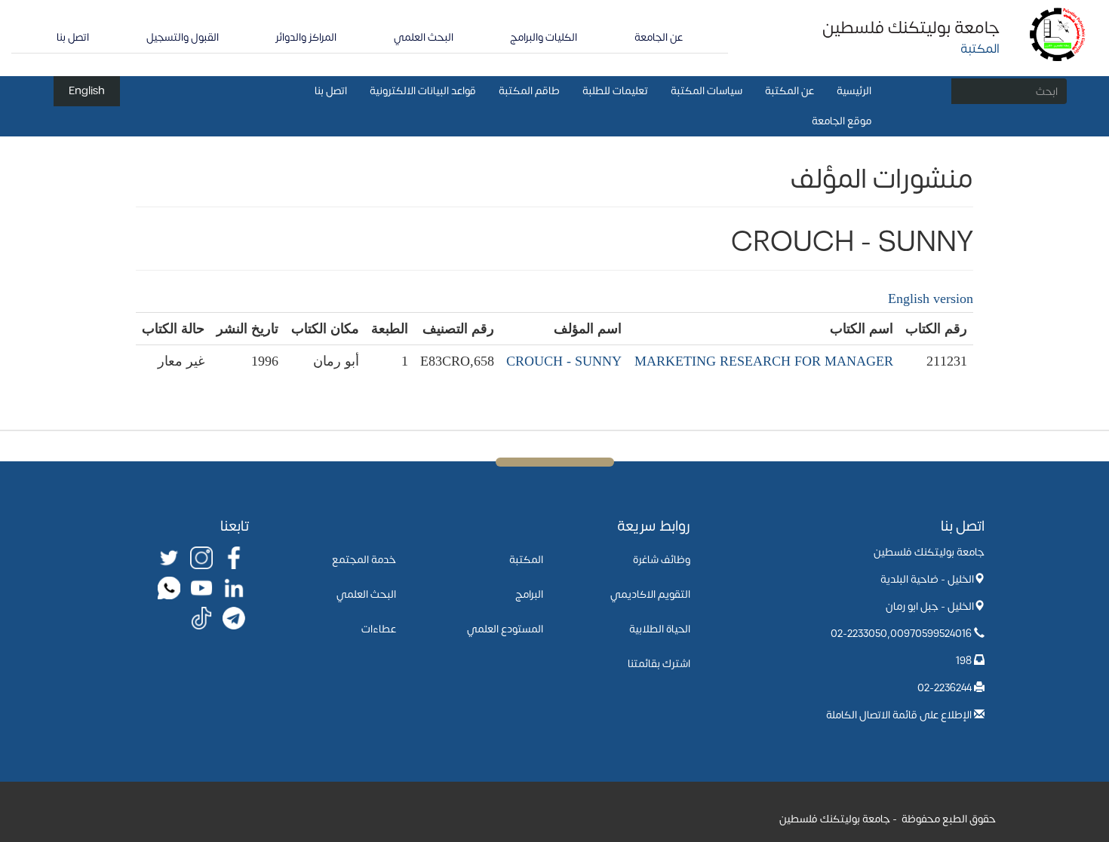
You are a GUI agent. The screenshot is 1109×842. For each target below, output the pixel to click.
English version (930, 298)
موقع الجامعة (841, 121)
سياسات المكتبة (706, 91)
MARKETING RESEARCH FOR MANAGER (763, 361)
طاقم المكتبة (529, 91)
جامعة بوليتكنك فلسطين (911, 27)
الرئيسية (854, 91)
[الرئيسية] (1058, 33)
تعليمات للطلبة (615, 91)
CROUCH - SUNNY (564, 361)
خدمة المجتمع (364, 559)
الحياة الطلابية (659, 629)
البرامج (529, 594)
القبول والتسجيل (182, 37)
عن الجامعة (658, 37)
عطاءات (378, 629)
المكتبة (526, 559)
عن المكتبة (789, 91)
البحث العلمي (423, 37)
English (87, 91)
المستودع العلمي (505, 629)
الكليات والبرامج (543, 37)
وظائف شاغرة (661, 559)
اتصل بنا (73, 37)
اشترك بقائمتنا (659, 663)
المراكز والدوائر (305, 37)
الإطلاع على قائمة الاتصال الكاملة (899, 715)
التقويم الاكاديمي (650, 594)
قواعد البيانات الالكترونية (423, 91)
